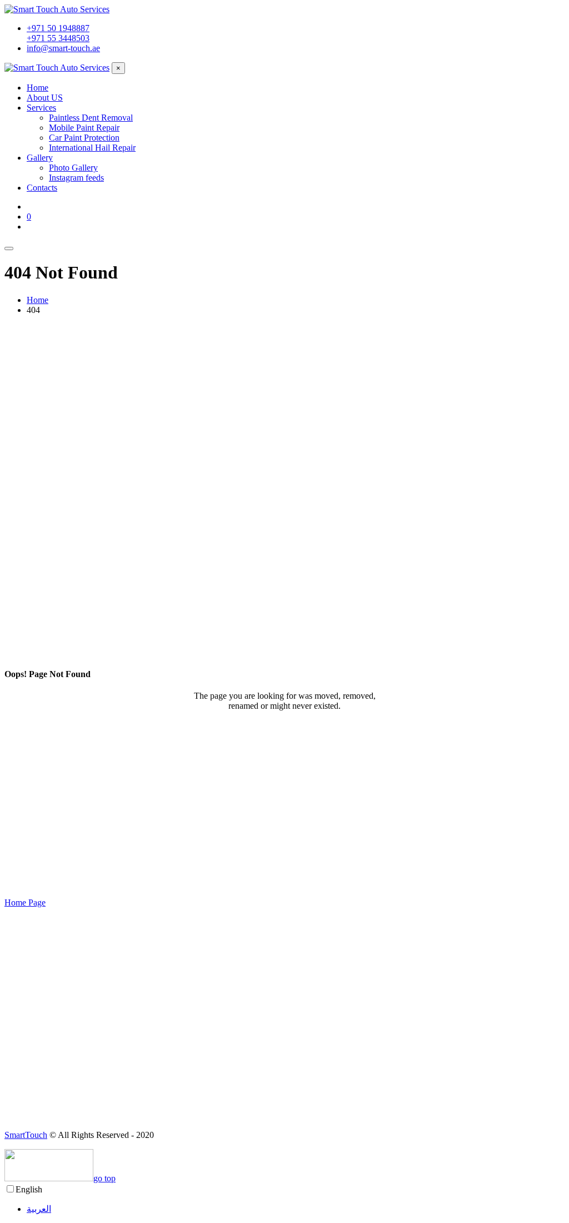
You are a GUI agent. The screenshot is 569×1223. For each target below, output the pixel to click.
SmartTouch (25, 1135)
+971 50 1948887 (58, 28)
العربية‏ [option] (39, 1209)
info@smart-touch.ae (63, 48)
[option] (296, 1209)
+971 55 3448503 (58, 38)
